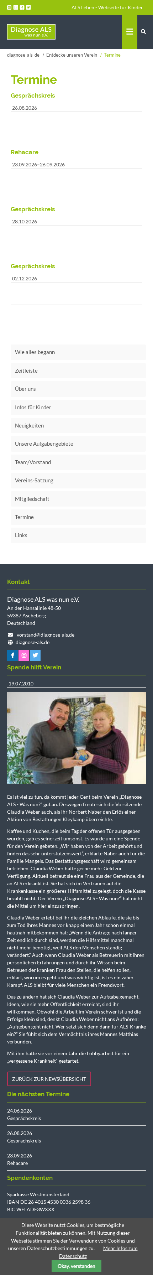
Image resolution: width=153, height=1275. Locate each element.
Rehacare (17, 1163)
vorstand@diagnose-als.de (45, 635)
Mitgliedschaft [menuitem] (32, 499)
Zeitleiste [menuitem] (26, 370)
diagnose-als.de (32, 642)
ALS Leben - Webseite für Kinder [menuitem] (107, 7)
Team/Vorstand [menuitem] (33, 462)
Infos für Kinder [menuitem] (33, 407)
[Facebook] (22, 7)
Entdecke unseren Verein (71, 55)
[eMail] (9, 7)
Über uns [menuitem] (25, 388)
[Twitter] (29, 7)
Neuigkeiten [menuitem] (29, 425)
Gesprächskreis (24, 1118)
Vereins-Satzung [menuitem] (34, 480)
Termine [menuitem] (24, 517)
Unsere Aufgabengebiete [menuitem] (44, 443)
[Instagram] (16, 7)
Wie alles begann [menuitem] (35, 352)
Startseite (31, 32)
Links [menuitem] (21, 535)
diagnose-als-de (23, 55)
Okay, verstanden (76, 1266)
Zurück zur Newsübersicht (49, 1079)
